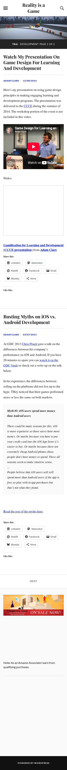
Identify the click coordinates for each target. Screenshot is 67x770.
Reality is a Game (33, 8)
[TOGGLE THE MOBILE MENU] (5, 8)
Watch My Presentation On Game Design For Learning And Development (31, 62)
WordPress (41, 763)
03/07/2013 (30, 334)
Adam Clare (11, 80)
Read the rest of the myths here (23, 511)
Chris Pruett (29, 344)
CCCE (28, 106)
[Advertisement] (33, 716)
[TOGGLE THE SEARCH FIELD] (61, 8)
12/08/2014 (30, 80)
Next (33, 581)
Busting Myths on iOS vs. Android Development (29, 319)
